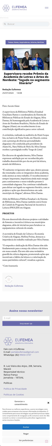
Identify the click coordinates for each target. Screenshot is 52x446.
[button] (48, 403)
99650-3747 (25, 354)
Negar (26, 433)
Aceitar (26, 427)
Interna (34, 42)
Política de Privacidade (15, 388)
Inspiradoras (24, 42)
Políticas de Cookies (14, 394)
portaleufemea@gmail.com (25, 351)
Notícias (40, 42)
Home (16, 42)
